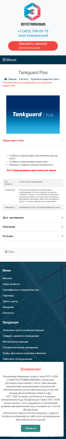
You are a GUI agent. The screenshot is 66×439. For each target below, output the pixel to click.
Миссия (7, 278)
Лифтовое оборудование (17, 359)
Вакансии (8, 307)
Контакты (8, 312)
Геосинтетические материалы (20, 347)
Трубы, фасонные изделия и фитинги (24, 353)
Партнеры (8, 295)
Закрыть (30, 428)
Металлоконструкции (15, 341)
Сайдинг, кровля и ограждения (21, 335)
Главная (12, 79)
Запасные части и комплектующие (23, 330)
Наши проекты (11, 284)
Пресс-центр (10, 301)
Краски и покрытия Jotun (45, 79)
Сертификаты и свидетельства (21, 289)
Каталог (23, 79)
